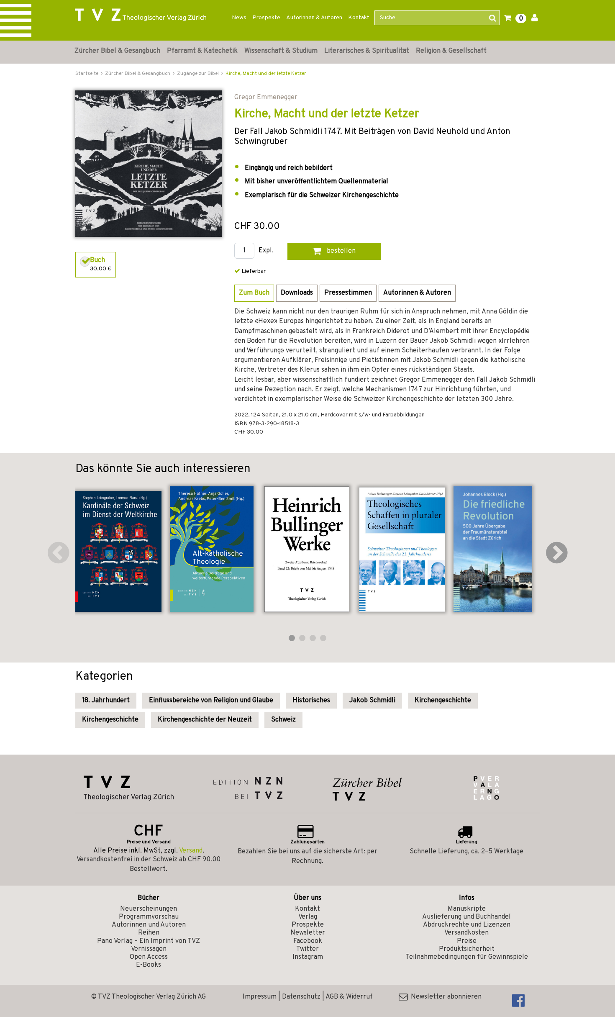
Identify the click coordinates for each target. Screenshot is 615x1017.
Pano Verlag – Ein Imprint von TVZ (148, 941)
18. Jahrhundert (106, 700)
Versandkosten (466, 933)
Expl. (266, 251)
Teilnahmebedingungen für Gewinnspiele (466, 957)
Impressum (260, 997)
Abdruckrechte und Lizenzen (466, 925)
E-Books (148, 965)
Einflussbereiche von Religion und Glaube (211, 700)
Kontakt (358, 17)
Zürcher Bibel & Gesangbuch (117, 51)
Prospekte (266, 17)
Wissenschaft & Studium (281, 51)
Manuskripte (467, 909)
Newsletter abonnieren (444, 997)
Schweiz (283, 720)
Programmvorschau (149, 917)
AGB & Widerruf (349, 997)
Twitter (307, 949)
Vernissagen (149, 949)
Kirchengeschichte (443, 700)
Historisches (311, 700)
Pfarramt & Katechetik (202, 51)
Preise (467, 941)
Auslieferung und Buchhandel (466, 917)
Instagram (307, 957)
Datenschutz (301, 997)
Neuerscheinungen (148, 909)
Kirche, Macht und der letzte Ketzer (266, 73)
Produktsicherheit (467, 949)
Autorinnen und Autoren (149, 925)
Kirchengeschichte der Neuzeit (205, 720)
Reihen (148, 933)
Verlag (307, 917)
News (239, 17)
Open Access (149, 957)
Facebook (307, 941)
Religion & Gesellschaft (451, 51)
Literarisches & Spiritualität (366, 51)
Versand (190, 851)
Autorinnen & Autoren (314, 17)
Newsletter (307, 933)
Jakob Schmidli (372, 700)
